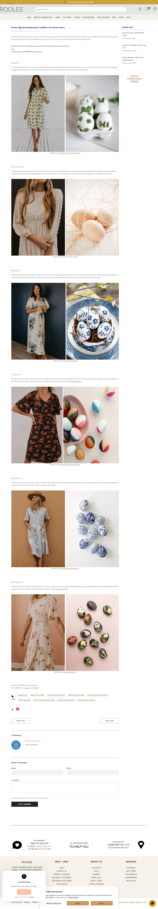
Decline (101, 903)
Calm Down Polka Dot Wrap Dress (70, 153)
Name (13, 768)
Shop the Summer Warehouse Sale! (79, 2)
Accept (77, 903)
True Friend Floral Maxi (70, 361)
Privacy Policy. (74, 897)
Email (69, 768)
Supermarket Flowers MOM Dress (69, 465)
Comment (15, 780)
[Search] (80, 9)
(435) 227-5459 (45, 849)
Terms (34, 902)
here (12, 49)
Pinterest (36, 688)
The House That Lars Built (60, 589)
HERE (46, 843)
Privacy (27, 902)
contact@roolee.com (43, 846)
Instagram (26, 688)
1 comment (35, 31)
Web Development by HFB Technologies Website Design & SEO (121, 902)
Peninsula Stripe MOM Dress (70, 568)
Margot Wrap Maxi (70, 672)
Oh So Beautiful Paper (74, 381)
